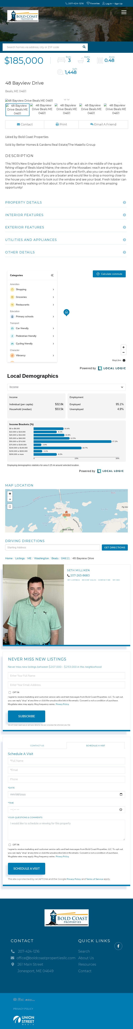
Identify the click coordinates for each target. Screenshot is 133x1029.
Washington (41, 558)
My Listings (74, 580)
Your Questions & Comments (25, 817)
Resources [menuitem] (87, 964)
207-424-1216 (75, 3)
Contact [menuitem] (85, 971)
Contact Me (104, 580)
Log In (109, 3)
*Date (11, 787)
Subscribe (26, 716)
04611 (65, 558)
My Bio (116, 580)
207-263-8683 (80, 575)
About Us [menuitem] (86, 958)
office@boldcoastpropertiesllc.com (46, 958)
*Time (11, 802)
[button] (84, 47)
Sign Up (118, 3)
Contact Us (37, 745)
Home (9, 558)
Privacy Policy (62, 704)
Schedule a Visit (95, 745)
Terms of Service (94, 879)
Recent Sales (89, 580)
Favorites (95, 3)
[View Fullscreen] (9, 506)
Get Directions (114, 547)
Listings (20, 558)
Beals (55, 558)
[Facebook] (118, 946)
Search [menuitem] (84, 951)
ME (29, 558)
